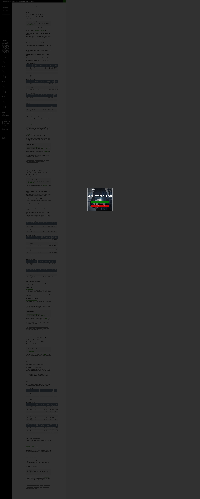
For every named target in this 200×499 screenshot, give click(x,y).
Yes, (100, 202)
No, (100, 205)
